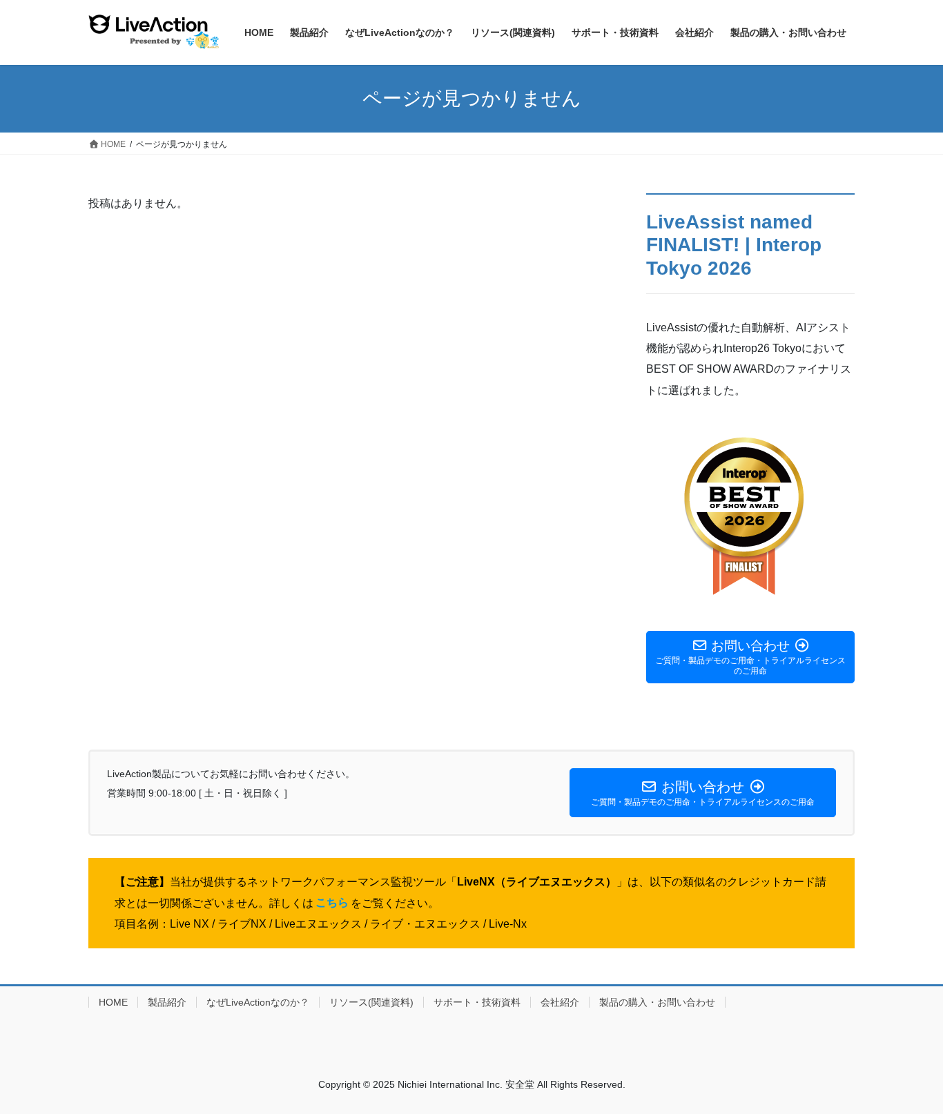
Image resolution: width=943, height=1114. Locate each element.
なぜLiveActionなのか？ (257, 1002)
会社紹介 (560, 1002)
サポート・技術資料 (477, 1002)
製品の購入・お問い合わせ (657, 1002)
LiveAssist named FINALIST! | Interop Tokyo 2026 (734, 245)
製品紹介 (167, 1002)
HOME (113, 1002)
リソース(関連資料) (371, 1002)
